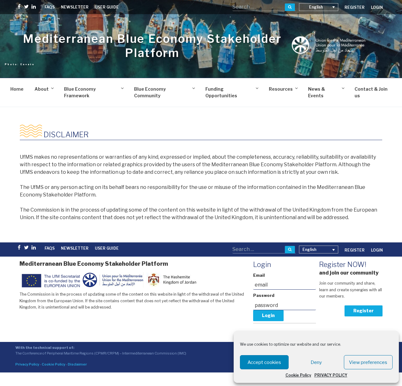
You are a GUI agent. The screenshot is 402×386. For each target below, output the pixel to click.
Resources (281, 89)
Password (263, 295)
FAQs (50, 7)
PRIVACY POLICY (330, 375)
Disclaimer (77, 364)
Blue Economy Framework (80, 92)
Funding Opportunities (221, 92)
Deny (316, 362)
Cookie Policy (298, 375)
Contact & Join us (371, 92)
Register (363, 310)
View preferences (368, 362)
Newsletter (75, 7)
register (355, 7)
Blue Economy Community (150, 92)
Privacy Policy (27, 364)
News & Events (316, 92)
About (42, 89)
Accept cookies (264, 362)
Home (17, 89)
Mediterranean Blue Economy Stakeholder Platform (152, 46)
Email (259, 275)
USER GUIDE (107, 7)
